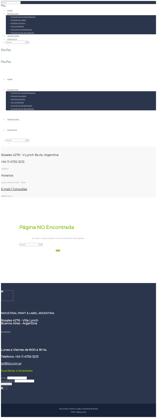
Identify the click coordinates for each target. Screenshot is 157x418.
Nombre (4, 378)
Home (10, 10)
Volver (58, 251)
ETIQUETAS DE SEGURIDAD (22, 33)
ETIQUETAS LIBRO (18, 20)
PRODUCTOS (12, 14)
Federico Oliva (81, 412)
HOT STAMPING (17, 26)
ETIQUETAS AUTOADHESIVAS (23, 17)
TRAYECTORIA (13, 36)
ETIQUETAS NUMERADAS (21, 29)
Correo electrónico (7, 381)
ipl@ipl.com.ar (11, 363)
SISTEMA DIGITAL (18, 23)
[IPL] (3, 5)
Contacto (12, 39)
